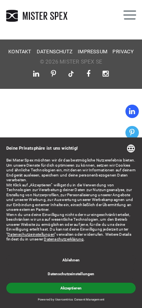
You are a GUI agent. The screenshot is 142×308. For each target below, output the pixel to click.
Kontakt (19, 51)
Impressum (92, 51)
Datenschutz (55, 51)
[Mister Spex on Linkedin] (132, 111)
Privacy (122, 51)
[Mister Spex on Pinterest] (132, 132)
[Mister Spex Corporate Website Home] (37, 15)
